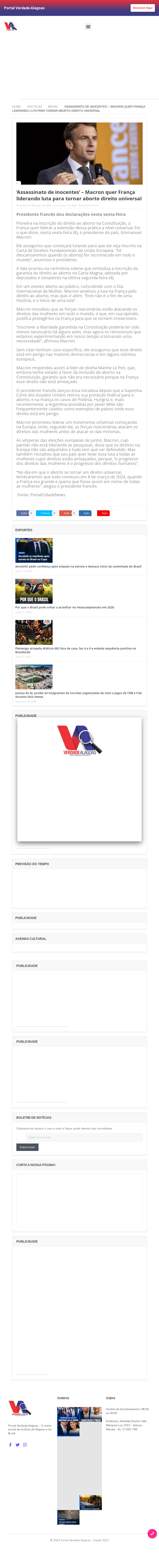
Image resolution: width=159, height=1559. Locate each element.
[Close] (141, 717)
